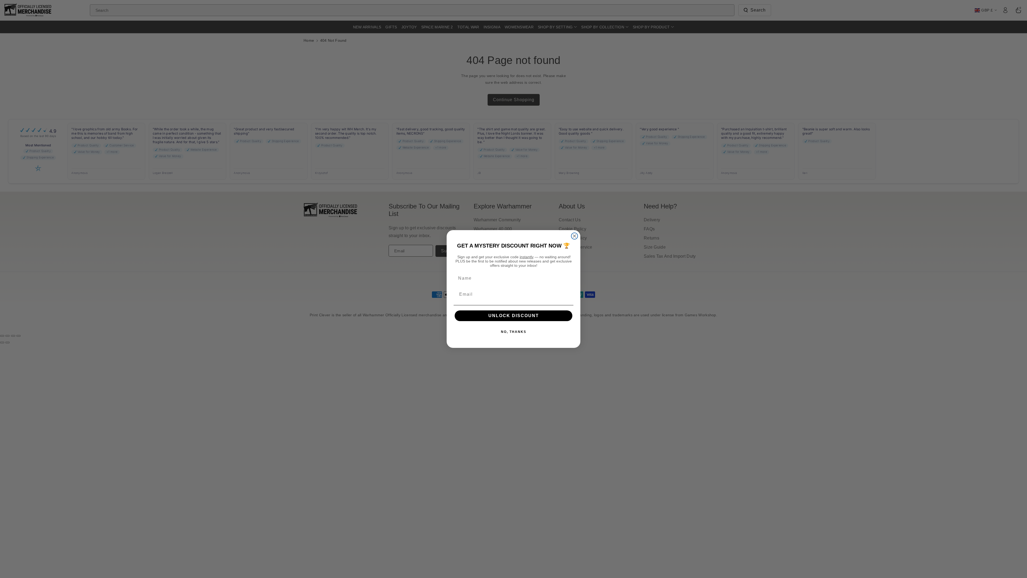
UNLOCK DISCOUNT (513, 315)
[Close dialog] (574, 236)
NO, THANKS (513, 332)
